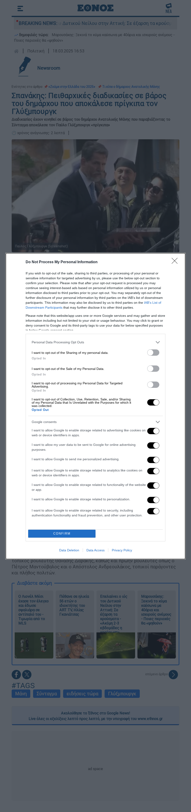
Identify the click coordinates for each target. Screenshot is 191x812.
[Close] (176, 262)
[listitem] (95, 342)
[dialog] (95, 406)
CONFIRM (62, 533)
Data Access (95, 550)
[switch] (153, 352)
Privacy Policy (122, 550)
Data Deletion (69, 550)
